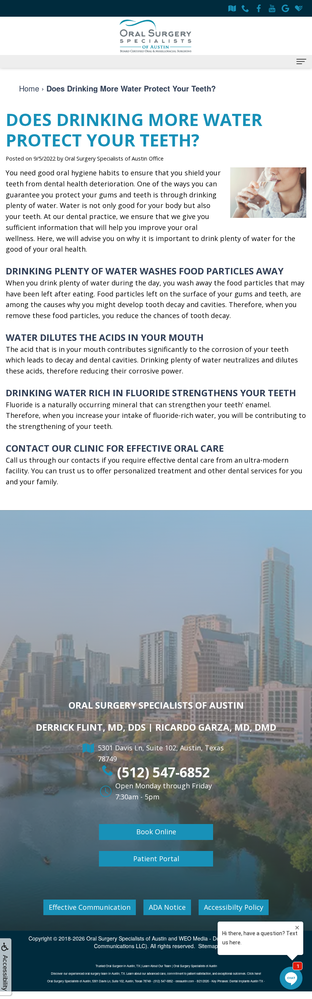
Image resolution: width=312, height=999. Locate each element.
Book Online (156, 831)
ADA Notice (167, 907)
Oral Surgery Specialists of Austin (126, 938)
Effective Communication (90, 907)
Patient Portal (156, 858)
